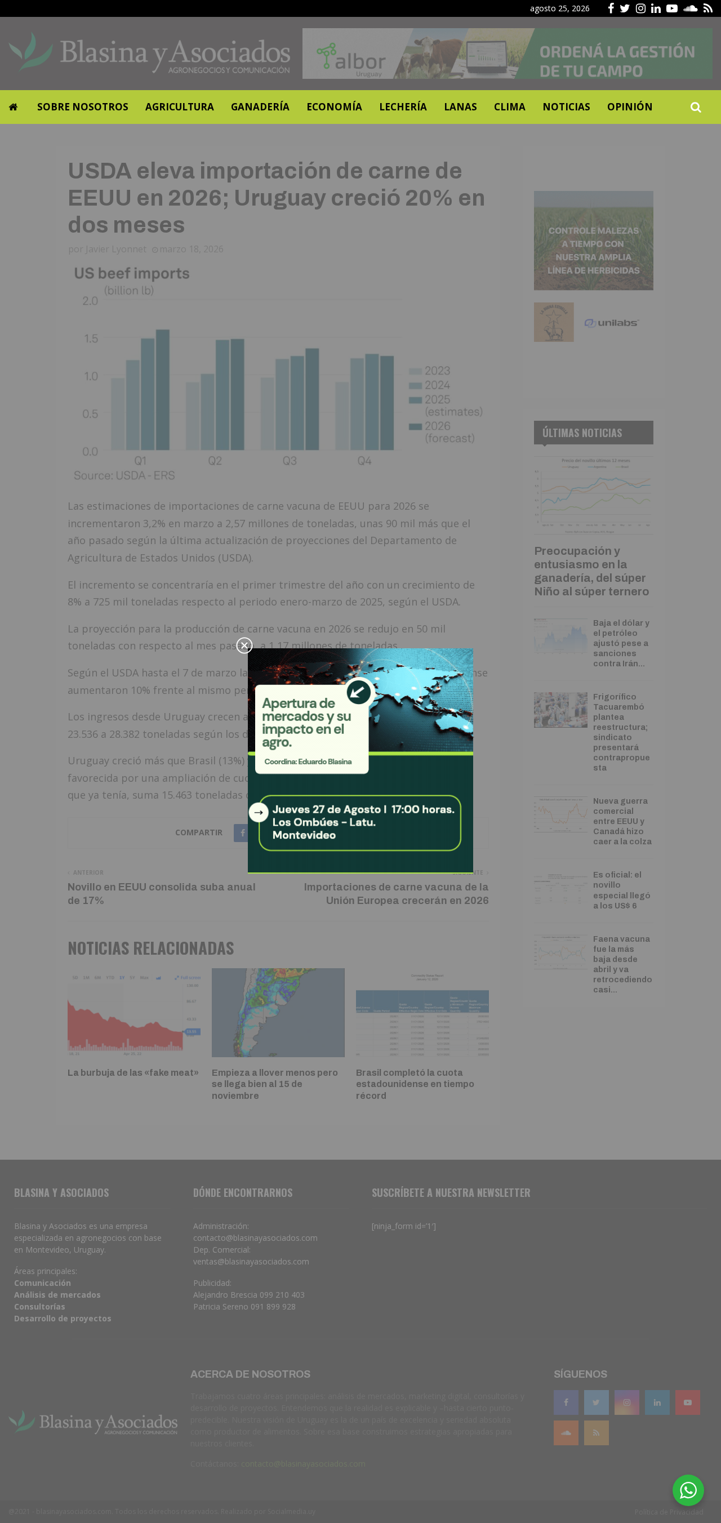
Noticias (566, 106)
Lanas (460, 106)
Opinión (630, 106)
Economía (334, 106)
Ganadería (260, 106)
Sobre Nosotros (82, 106)
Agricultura (179, 106)
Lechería (403, 106)
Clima (510, 106)
